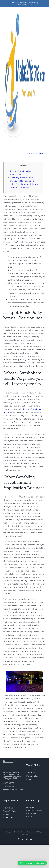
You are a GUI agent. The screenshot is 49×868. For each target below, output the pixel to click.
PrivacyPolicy (32, 776)
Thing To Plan (9, 811)
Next (41, 153)
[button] (32, 863)
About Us (30, 773)
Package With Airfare (34, 810)
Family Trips (31, 813)
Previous (33, 153)
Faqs (28, 779)
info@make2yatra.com (24, 4)
